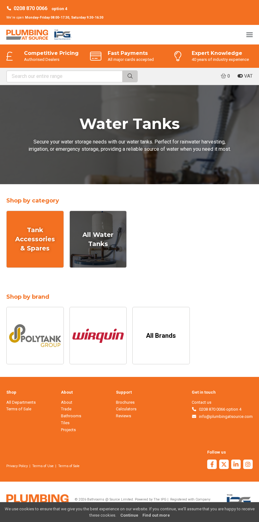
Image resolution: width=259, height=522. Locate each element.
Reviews (123, 415)
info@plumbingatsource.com (225, 416)
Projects (68, 429)
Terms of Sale (18, 409)
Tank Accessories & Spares (35, 239)
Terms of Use (43, 466)
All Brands (161, 335)
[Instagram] (248, 465)
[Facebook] (212, 465)
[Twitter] (224, 465)
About (66, 402)
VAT (248, 76)
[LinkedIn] (236, 465)
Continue (129, 515)
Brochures (125, 402)
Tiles (65, 422)
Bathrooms (71, 415)
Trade (66, 409)
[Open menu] (249, 34)
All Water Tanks (97, 239)
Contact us (201, 402)
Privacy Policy (17, 466)
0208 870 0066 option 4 (219, 409)
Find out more (156, 515)
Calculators (126, 409)
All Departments (21, 402)
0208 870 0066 (30, 8)
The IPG (160, 499)
